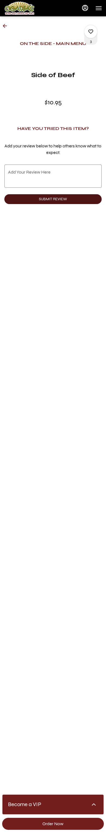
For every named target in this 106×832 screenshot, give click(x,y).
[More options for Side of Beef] (90, 31)
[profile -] (85, 8)
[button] (6, 26)
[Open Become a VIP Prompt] (93, 804)
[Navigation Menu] (99, 8)
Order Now (52, 823)
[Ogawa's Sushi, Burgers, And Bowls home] (28, 8)
